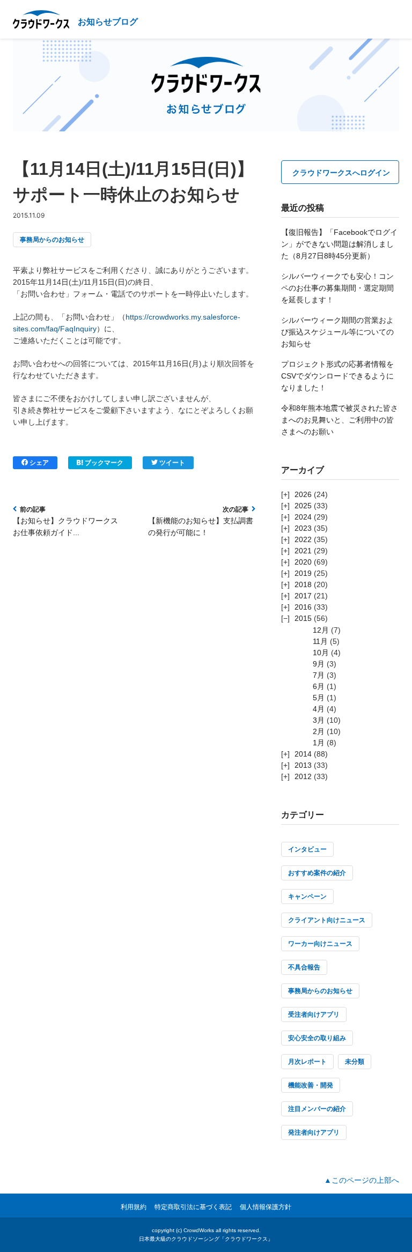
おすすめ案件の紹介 (317, 873)
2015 (303, 618)
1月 (319, 742)
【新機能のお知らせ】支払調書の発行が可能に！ (200, 526)
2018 (303, 584)
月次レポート (307, 1061)
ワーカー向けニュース (320, 943)
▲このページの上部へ (361, 1180)
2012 (303, 776)
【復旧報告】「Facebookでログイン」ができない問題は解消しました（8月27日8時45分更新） (339, 244)
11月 (320, 641)
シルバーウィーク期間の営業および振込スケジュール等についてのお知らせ (337, 332)
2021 (303, 550)
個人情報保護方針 (265, 1207)
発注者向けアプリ (314, 1132)
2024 (303, 517)
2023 (303, 528)
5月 (319, 697)
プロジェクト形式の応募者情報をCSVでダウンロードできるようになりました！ (337, 376)
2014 (303, 754)
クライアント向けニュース (326, 920)
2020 (303, 562)
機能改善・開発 (310, 1085)
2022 (303, 539)
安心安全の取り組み (317, 1038)
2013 (303, 765)
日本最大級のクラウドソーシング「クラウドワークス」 (206, 1239)
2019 (303, 573)
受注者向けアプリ (314, 1014)
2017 (303, 595)
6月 (319, 686)
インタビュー (307, 849)
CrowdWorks (198, 1230)
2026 (303, 494)
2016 (303, 607)
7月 (319, 675)
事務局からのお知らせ (52, 239)
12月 (321, 630)
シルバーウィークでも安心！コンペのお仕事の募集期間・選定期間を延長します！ (337, 288)
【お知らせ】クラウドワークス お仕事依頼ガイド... (65, 526)
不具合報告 (304, 967)
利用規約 (133, 1207)
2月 (319, 731)
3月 (319, 720)
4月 (319, 709)
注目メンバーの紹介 (317, 1109)
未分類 (354, 1061)
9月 (319, 664)
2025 (303, 505)
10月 (321, 652)
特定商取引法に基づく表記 (193, 1207)
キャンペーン (307, 896)
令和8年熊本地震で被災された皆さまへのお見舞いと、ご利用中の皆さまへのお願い (339, 420)
